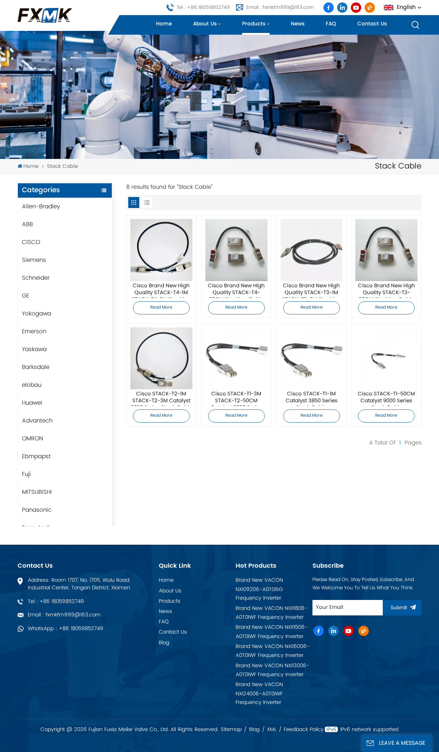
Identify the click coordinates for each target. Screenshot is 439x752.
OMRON (32, 438)
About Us (170, 591)
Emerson (34, 331)
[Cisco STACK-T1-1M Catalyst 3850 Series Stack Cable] (312, 358)
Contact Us (173, 632)
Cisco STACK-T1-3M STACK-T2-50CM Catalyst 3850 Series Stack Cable (236, 398)
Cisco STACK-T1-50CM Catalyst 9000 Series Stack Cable (386, 398)
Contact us (372, 24)
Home (164, 24)
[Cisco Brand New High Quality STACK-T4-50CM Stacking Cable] (236, 250)
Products (253, 24)
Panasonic (36, 510)
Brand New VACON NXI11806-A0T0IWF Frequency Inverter (272, 613)
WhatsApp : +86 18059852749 (65, 628)
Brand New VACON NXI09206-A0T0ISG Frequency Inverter (259, 589)
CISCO (31, 242)
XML (271, 730)
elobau (31, 385)
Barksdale (35, 367)
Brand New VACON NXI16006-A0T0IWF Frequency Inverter (273, 651)
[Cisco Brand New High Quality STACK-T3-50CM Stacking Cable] (386, 250)
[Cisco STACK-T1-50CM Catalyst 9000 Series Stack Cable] (386, 358)
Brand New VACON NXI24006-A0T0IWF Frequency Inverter (259, 693)
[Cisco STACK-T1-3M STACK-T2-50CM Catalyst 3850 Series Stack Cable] (236, 358)
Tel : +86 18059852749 (203, 7)
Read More (161, 307)
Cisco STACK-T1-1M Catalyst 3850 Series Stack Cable (311, 398)
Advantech (37, 421)
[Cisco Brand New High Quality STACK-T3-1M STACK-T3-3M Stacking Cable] (312, 250)
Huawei (32, 403)
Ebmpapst (36, 456)
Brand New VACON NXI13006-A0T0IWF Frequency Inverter (272, 670)
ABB (27, 224)
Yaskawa (34, 349)
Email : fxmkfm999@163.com (280, 7)
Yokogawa (36, 314)
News (298, 24)
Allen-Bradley (41, 206)
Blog (164, 642)
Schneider (36, 278)
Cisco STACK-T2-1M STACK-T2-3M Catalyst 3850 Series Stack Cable (161, 398)
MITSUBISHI (37, 492)
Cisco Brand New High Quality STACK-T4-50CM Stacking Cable (236, 290)
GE (25, 296)
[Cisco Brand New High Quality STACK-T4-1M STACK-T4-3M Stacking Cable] (161, 250)
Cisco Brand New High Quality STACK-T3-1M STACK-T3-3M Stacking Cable (311, 290)
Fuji (26, 474)
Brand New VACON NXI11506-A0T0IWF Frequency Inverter (272, 631)
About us (205, 24)
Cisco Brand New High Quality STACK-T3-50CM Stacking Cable (386, 290)
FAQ (331, 24)
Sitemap (231, 730)
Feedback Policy (303, 730)
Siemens (34, 260)
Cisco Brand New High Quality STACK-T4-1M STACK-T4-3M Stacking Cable (161, 290)
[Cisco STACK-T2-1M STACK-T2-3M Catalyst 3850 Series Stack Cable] (161, 358)
